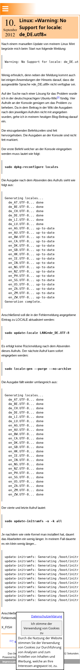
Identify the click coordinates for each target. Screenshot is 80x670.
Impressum (9, 661)
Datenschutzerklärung (46, 616)
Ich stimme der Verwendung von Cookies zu (41, 628)
